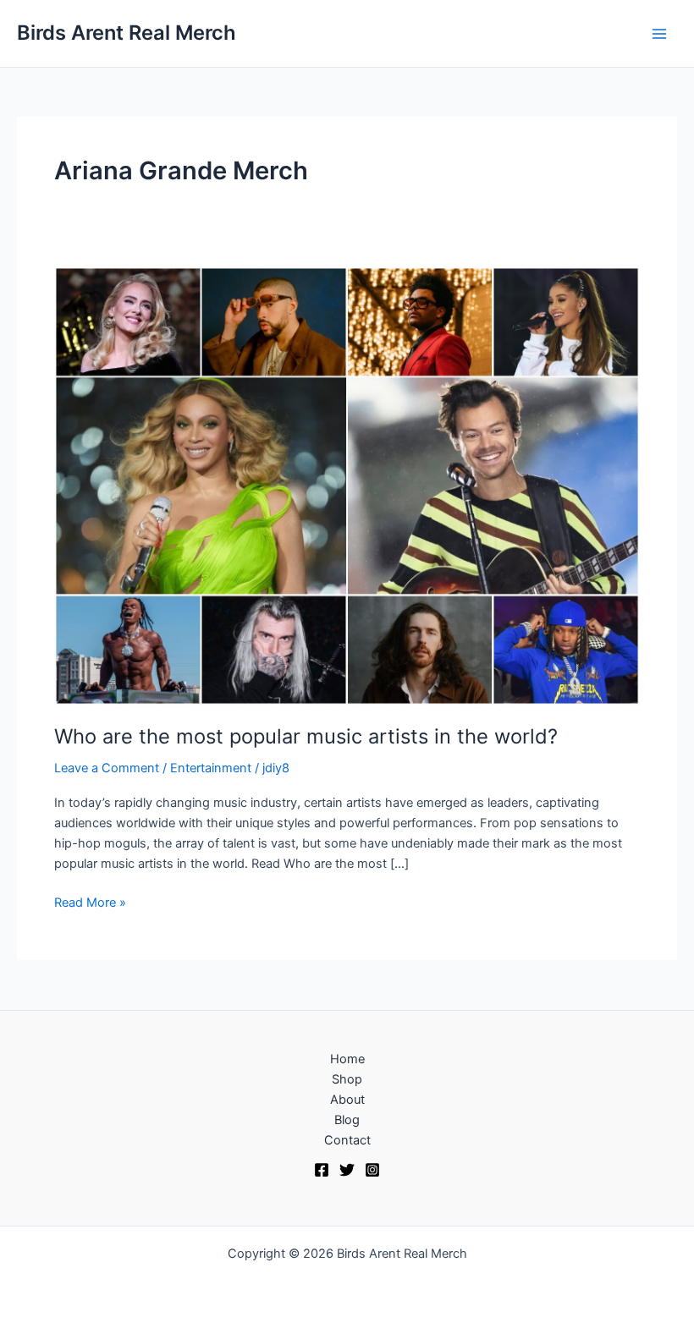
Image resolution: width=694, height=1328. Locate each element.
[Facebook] (321, 1169)
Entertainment (210, 768)
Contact (347, 1140)
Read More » (90, 901)
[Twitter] (347, 1169)
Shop (347, 1079)
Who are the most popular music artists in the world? (306, 736)
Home (347, 1059)
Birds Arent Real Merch (126, 32)
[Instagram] (372, 1169)
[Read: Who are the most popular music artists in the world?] (347, 484)
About (347, 1099)
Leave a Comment (106, 768)
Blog (347, 1120)
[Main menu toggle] (659, 34)
